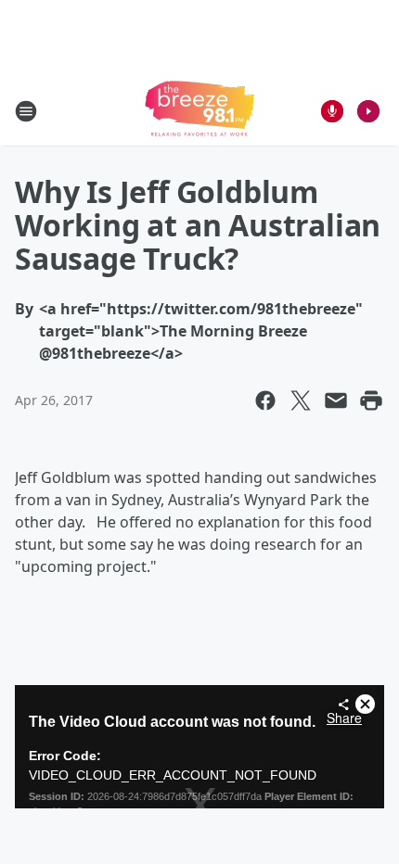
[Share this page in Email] (336, 400)
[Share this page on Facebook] (265, 400)
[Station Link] (199, 111)
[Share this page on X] (301, 400)
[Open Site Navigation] (26, 111)
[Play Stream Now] (368, 111)
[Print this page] (371, 400)
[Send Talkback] (332, 111)
